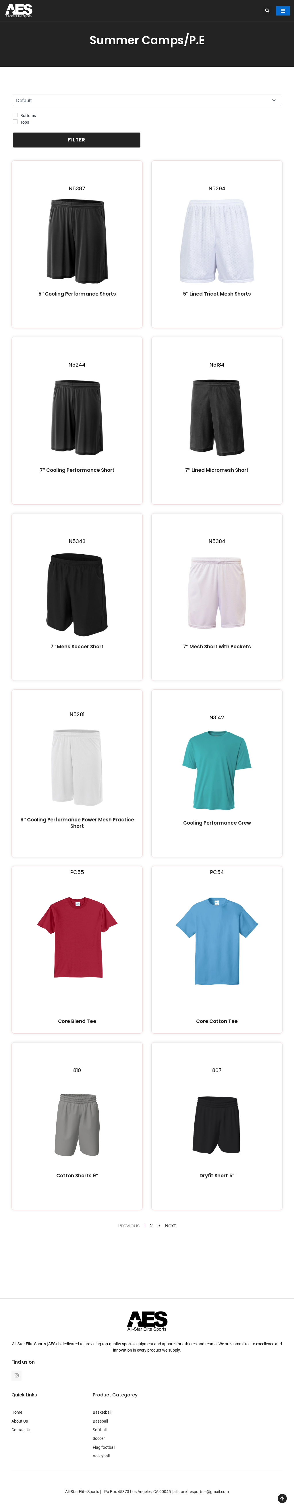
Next (170, 1225)
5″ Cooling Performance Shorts (77, 293)
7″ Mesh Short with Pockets (217, 646)
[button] (267, 11)
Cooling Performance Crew (217, 822)
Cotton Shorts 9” (77, 1175)
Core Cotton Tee (217, 1021)
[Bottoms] (15, 115)
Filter (76, 139)
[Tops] (15, 121)
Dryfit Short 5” (217, 1175)
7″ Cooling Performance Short (77, 470)
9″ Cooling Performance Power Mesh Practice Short (77, 822)
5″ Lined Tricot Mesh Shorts (217, 293)
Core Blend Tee (77, 1021)
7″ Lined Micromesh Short (217, 470)
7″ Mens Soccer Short (77, 646)
